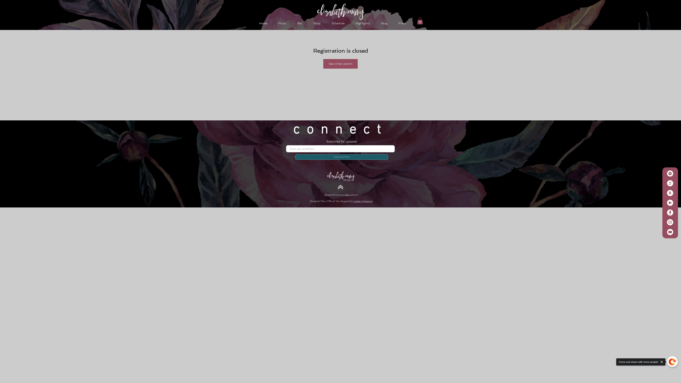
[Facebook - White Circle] (670, 212)
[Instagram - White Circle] (670, 222)
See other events (340, 63)
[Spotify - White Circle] (670, 173)
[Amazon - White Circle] (670, 193)
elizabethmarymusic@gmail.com (341, 195)
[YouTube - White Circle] (670, 232)
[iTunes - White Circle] (670, 183)
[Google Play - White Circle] (670, 203)
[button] (420, 20)
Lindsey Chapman (363, 201)
